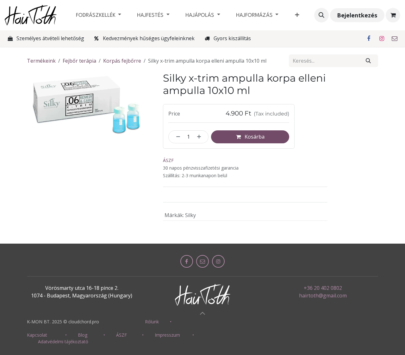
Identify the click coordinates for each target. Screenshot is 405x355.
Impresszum (167, 335)
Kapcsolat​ (37, 335)
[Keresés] (368, 60)
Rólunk (152, 322)
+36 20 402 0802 (323, 287)
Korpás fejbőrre (122, 60)
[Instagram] (381, 38)
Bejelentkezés (357, 15)
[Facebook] (368, 38)
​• (170, 322)
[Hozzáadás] (201, 137)
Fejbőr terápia (79, 60)
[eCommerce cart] (393, 15)
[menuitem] (98, 15)
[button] (321, 15)
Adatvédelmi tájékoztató (63, 342)
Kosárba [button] (254, 136)
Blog (82, 335)
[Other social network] (394, 38)
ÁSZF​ (121, 335)
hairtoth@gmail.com (323, 295)
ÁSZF (168, 160)
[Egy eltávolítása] (176, 137)
